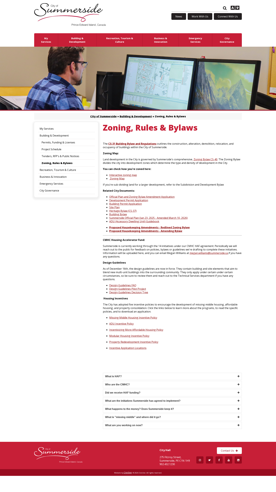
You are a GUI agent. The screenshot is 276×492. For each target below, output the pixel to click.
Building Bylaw (118, 214)
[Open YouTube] (228, 460)
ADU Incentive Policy (121, 323)
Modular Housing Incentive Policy (129, 336)
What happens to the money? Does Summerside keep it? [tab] (139, 409)
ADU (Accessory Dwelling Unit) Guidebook (134, 221)
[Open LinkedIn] (238, 460)
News (178, 16)
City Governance (49, 190)
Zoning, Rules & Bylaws (57, 163)
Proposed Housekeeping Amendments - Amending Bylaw (145, 231)
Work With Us (200, 16)
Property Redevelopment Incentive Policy (133, 342)
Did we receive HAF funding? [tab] (122, 392)
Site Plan (114, 207)
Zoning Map (117, 178)
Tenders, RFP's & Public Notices (60, 156)
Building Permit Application (125, 204)
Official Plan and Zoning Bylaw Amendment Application (142, 197)
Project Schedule (51, 149)
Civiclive (128, 472)
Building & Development (136, 116)
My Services (47, 128)
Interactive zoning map (123, 175)
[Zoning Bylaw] (192, 159)
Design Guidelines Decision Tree (128, 292)
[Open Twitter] (209, 460)
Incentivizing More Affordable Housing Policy (136, 330)
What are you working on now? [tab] (124, 425)
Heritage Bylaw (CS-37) (123, 211)
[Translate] (235, 8)
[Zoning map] (109, 178)
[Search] (224, 8)
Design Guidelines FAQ (122, 285)
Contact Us (227, 450)
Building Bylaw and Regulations (136, 143)
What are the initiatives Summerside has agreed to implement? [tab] (142, 400)
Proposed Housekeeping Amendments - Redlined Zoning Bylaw (149, 227)
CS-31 (112, 143)
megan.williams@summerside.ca (209, 253)
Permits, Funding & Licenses (58, 142)
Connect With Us (228, 16)
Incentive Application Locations (127, 348)
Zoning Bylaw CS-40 (205, 159)
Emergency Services (51, 183)
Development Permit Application (128, 200)
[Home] (70, 25)
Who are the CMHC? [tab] (117, 384)
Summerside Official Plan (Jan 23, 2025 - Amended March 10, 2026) (148, 218)
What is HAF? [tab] (113, 376)
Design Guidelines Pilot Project (127, 289)
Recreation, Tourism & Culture (58, 170)
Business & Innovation (53, 177)
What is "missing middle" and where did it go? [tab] (133, 417)
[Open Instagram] (199, 460)
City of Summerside (103, 116)
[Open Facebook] (219, 460)
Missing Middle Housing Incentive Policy (133, 317)
